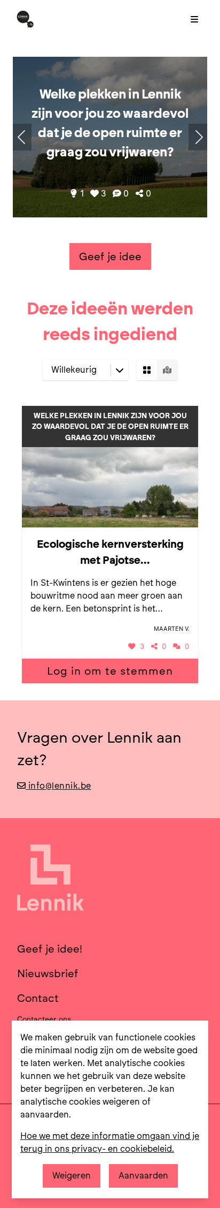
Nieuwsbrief (47, 973)
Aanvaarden (143, 1176)
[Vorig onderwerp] (197, 137)
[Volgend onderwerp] (22, 137)
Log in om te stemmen (110, 671)
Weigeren (71, 1176)
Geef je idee (110, 256)
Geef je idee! (49, 948)
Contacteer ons (44, 1019)
